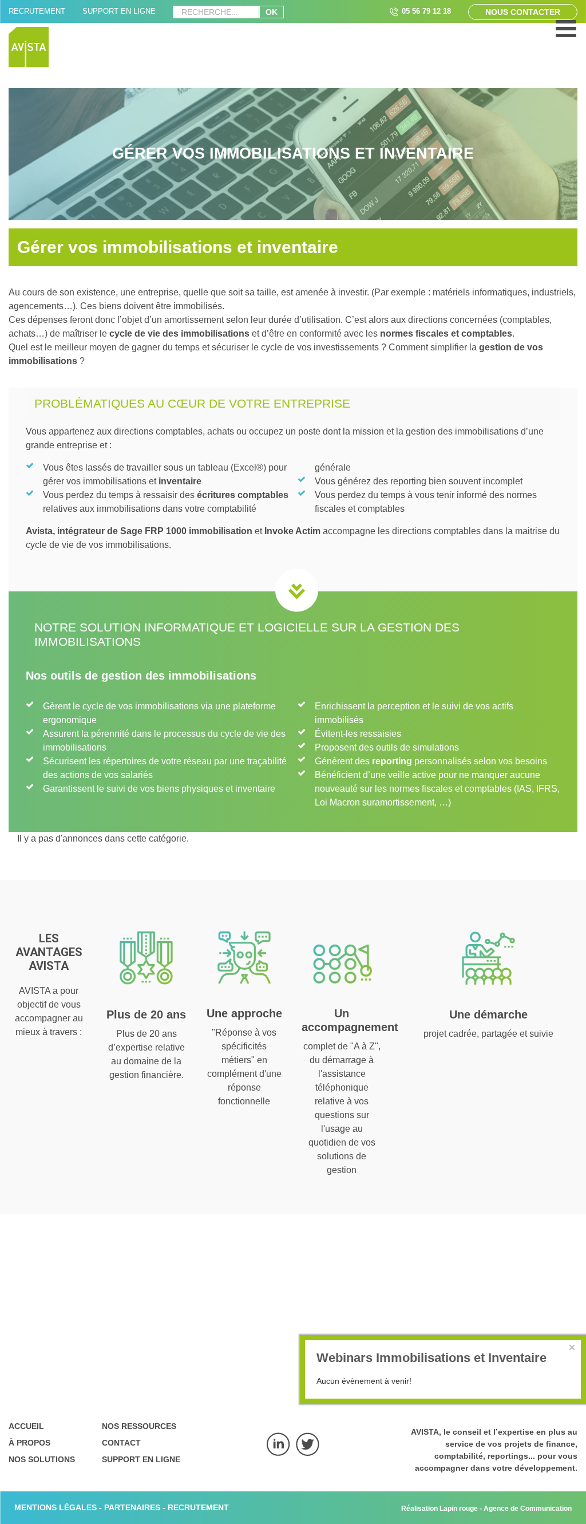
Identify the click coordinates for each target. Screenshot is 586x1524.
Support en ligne (141, 1459)
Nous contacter (522, 12)
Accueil (26, 1426)
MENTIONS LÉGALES (55, 1507)
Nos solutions (42, 1459)
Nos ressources (139, 1426)
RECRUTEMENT (37, 11)
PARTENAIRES (132, 1507)
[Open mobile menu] (566, 34)
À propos (29, 1442)
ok (272, 12)
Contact (121, 1442)
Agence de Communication (528, 1508)
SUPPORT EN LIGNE (119, 11)
